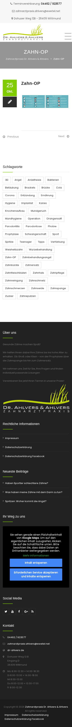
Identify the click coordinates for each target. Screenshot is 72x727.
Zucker (9, 296)
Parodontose (34, 226)
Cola (59, 187)
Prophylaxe (12, 234)
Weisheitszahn (14, 249)
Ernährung (47, 195)
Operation (34, 218)
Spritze (9, 242)
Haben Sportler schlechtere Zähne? (26, 483)
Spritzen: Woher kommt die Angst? (26, 501)
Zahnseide (37, 288)
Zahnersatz (32, 265)
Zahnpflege (57, 273)
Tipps (41, 242)
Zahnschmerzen (15, 288)
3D (6, 180)
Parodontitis (12, 226)
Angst (18, 180)
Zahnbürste (12, 265)
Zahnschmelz (37, 280)
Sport (55, 234)
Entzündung (28, 195)
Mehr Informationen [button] (36, 555)
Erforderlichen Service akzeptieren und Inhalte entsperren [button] (36, 574)
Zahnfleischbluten (16, 273)
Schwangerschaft (35, 234)
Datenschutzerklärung (18, 447)
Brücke (46, 187)
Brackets (30, 187)
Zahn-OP (10, 257)
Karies (43, 203)
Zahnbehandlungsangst (36, 257)
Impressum (12, 438)
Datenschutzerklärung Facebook (24, 456)
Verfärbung (58, 242)
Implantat (27, 203)
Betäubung (11, 187)
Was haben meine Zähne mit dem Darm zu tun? (33, 492)
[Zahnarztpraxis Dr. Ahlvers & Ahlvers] (23, 32)
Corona (9, 195)
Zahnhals (38, 273)
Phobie (52, 226)
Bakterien (53, 180)
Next (61, 136)
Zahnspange (58, 288)
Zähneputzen (28, 296)
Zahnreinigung (14, 280)
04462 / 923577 (51, 4)
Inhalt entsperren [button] (36, 563)
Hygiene (10, 203)
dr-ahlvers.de (15, 650)
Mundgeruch (38, 211)
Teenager (26, 242)
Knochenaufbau (15, 211)
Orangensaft (54, 218)
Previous (13, 136)
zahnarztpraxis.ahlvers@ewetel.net (28, 644)
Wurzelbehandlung (40, 249)
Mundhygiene (13, 218)
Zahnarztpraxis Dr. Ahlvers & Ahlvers (27, 59)
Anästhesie (34, 180)
